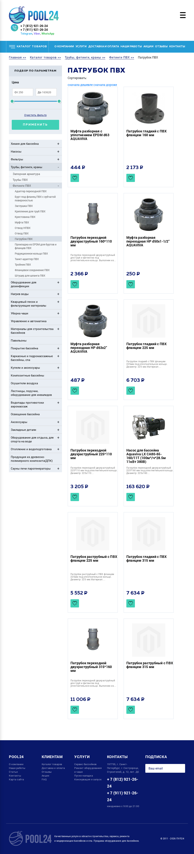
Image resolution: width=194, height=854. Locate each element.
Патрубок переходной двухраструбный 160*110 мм (91, 241)
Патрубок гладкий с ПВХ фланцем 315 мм (146, 558)
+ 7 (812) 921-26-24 (34, 26)
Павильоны (19, 340)
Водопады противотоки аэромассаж (27, 404)
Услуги (81, 46)
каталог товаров (32, 46)
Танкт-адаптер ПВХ (27, 259)
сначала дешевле (80, 85)
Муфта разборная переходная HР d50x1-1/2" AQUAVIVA (148, 241)
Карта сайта (16, 779)
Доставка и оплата (103, 46)
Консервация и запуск (88, 779)
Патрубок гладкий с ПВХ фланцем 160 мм (146, 133)
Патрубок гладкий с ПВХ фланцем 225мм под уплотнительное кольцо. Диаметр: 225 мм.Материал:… (146, 364)
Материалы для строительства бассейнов (32, 330)
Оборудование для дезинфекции (23, 284)
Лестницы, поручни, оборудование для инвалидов (31, 393)
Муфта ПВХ (22, 222)
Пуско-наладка (83, 775)
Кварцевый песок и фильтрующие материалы (28, 303)
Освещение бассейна (25, 414)
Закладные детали (23, 430)
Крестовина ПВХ (25, 217)
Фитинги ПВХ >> (121, 57)
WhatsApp (47, 33)
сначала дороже (105, 85)
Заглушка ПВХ (24, 206)
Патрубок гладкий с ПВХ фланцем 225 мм (146, 346)
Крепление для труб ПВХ (30, 211)
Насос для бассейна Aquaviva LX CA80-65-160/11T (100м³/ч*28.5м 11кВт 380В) (146, 456)
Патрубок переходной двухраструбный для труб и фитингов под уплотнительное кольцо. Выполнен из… (93, 257)
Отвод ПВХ (22, 233)
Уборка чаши (19, 313)
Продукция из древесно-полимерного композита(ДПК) (32, 459)
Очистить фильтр (35, 115)
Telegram (26, 33)
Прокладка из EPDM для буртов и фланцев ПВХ (35, 246)
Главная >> (17, 57)
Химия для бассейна (25, 143)
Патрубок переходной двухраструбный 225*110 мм (91, 454)
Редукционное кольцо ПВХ (31, 253)
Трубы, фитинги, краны (26, 167)
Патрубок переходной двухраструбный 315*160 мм (91, 667)
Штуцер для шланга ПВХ (30, 275)
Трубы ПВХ (20, 180)
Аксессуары (19, 422)
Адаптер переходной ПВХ (31, 191)
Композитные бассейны (27, 375)
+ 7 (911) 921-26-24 (34, 30)
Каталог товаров (52, 764)
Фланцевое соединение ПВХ (32, 270)
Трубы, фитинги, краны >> (85, 57)
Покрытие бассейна (24, 348)
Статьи (13, 771)
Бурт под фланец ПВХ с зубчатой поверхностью (35, 198)
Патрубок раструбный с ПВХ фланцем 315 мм (149, 665)
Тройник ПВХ (23, 264)
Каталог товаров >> (45, 57)
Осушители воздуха (24, 383)
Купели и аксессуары (25, 367)
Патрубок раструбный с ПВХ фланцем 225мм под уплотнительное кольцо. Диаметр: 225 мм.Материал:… (92, 576)
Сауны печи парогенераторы (31, 468)
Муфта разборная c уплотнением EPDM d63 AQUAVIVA (89, 135)
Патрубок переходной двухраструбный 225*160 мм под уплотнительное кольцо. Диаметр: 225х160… (149, 470)
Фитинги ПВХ (22, 185)
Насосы (16, 151)
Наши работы (131, 46)
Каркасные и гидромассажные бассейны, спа (32, 358)
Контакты (177, 46)
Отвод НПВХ (23, 228)
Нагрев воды (20, 294)
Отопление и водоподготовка (31, 449)
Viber (37, 33)
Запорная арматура (26, 174)
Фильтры (17, 159)
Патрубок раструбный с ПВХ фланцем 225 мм (93, 558)
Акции (148, 46)
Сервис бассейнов (85, 764)
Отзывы (161, 46)
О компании (64, 46)
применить (35, 124)
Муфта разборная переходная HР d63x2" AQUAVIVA (88, 348)
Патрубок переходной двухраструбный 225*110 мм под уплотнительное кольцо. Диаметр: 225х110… (93, 470)
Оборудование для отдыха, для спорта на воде (32, 439)
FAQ (44, 779)
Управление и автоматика (28, 321)
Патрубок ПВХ (24, 239)
